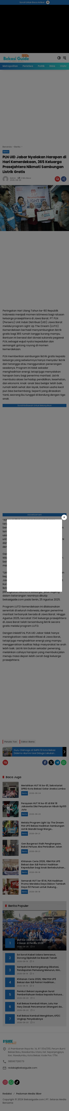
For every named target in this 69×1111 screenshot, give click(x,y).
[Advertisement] (34, 555)
